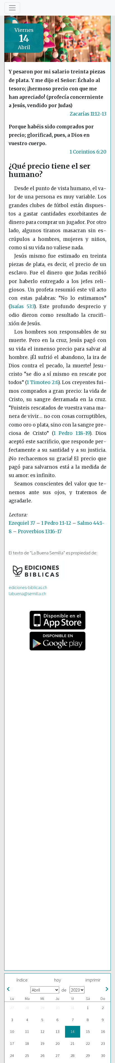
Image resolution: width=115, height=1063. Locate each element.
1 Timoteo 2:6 (42, 382)
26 (42, 1055)
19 (42, 1043)
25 (27, 1055)
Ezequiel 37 (22, 523)
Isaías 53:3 (22, 306)
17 (12, 1043)
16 (103, 1031)
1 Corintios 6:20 (88, 152)
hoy (57, 980)
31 (73, 1007)
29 (42, 1007)
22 (88, 1043)
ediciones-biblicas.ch (28, 587)
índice (22, 980)
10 (12, 1031)
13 (57, 1031)
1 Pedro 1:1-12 (56, 523)
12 (42, 1031)
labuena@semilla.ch (27, 593)
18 (27, 1043)
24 (12, 1055)
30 (57, 1007)
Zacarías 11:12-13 (88, 114)
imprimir (92, 980)
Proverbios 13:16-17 (40, 531)
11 (27, 1031)
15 (88, 1031)
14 (73, 1031)
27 (12, 1007)
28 (27, 1007)
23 (103, 1043)
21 (73, 1043)
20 (57, 1043)
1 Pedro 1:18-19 (72, 433)
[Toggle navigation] (12, 7)
